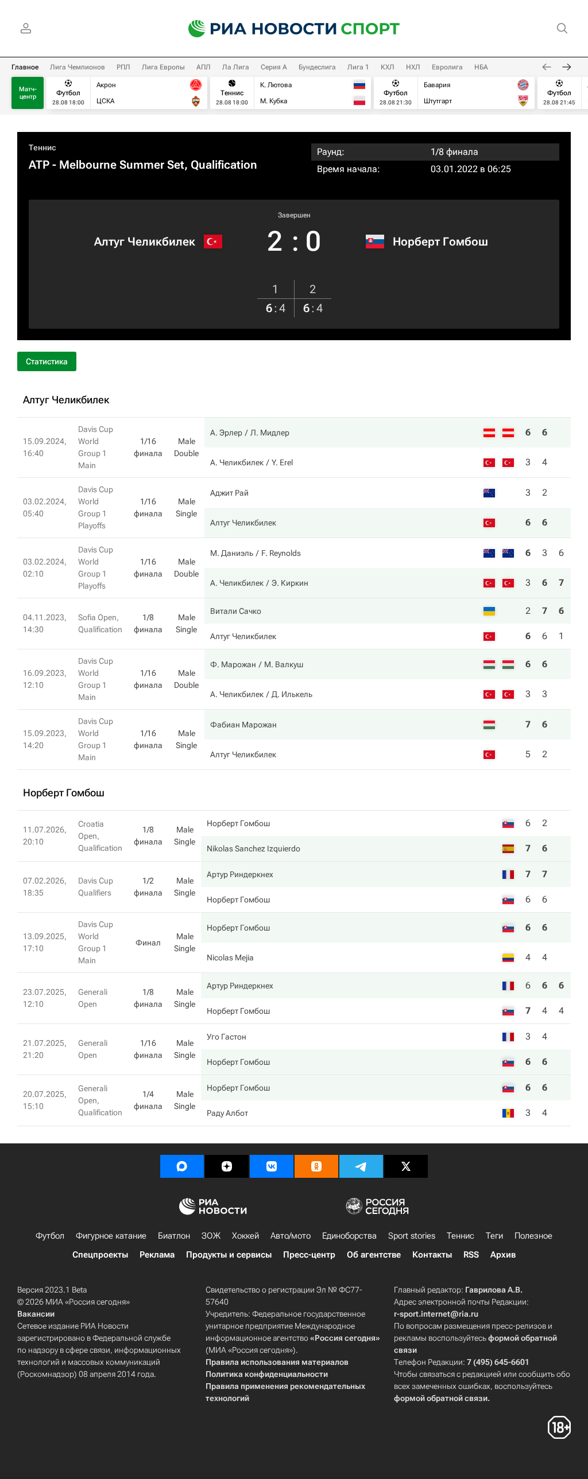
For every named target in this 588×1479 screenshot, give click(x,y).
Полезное (533, 1236)
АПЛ (203, 67)
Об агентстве (374, 1255)
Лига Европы (163, 67)
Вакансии (36, 1313)
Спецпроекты (100, 1255)
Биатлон (174, 1236)
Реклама (157, 1255)
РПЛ (123, 67)
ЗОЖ (211, 1236)
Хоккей (245, 1236)
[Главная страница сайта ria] (255, 28)
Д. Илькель (292, 694)
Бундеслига (317, 67)
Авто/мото (290, 1236)
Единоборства (349, 1236)
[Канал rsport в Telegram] (361, 1166)
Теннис (42, 147)
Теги (494, 1236)
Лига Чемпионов (77, 67)
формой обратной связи (441, 1398)
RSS (471, 1255)
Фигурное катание (111, 1236)
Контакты (432, 1255)
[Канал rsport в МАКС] (182, 1166)
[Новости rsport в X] (406, 1166)
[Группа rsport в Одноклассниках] (316, 1166)
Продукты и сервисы (229, 1255)
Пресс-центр (309, 1255)
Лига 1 (358, 67)
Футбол (50, 1236)
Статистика (47, 361)
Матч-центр (28, 92)
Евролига (447, 67)
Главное (24, 67)
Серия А (274, 67)
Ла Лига (235, 67)
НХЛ (413, 67)
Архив (503, 1255)
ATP (39, 165)
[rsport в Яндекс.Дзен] (227, 1166)
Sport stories (411, 1236)
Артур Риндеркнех (240, 874)
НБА (481, 67)
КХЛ (387, 67)
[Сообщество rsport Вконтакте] (271, 1166)
